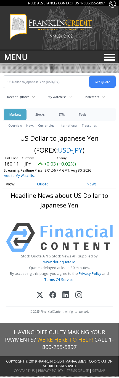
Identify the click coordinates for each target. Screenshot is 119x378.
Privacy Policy (90, 273)
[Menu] (109, 57)
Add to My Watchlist (19, 175)
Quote (43, 184)
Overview (15, 125)
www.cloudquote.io (59, 261)
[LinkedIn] (66, 295)
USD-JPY (70, 150)
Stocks (39, 114)
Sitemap (98, 370)
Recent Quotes (18, 97)
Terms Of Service (58, 279)
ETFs (62, 114)
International (68, 125)
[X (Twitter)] (40, 295)
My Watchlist (57, 97)
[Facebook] (53, 295)
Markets (15, 114)
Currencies (46, 125)
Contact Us (24, 370)
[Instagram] (78, 295)
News (30, 125)
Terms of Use (78, 370)
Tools (82, 114)
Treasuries (89, 125)
